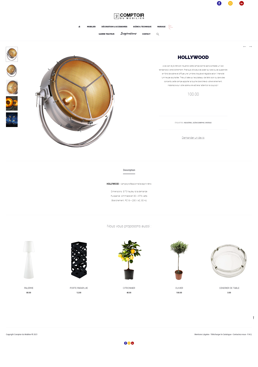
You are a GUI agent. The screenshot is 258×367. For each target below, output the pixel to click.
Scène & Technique (142, 27)
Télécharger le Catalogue (221, 334)
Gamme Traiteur (106, 34)
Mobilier (91, 27)
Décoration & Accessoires (114, 27)
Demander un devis (193, 137)
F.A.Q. (249, 334)
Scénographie (199, 123)
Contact (146, 34)
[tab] (129, 170)
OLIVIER (179, 288)
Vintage (208, 123)
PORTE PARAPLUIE (79, 288)
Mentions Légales (202, 334)
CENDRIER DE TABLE (229, 288)
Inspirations (128, 33)
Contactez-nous (239, 334)
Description (129, 170)
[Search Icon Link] (157, 34)
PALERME (28, 288)
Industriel (188, 123)
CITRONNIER (129, 288)
